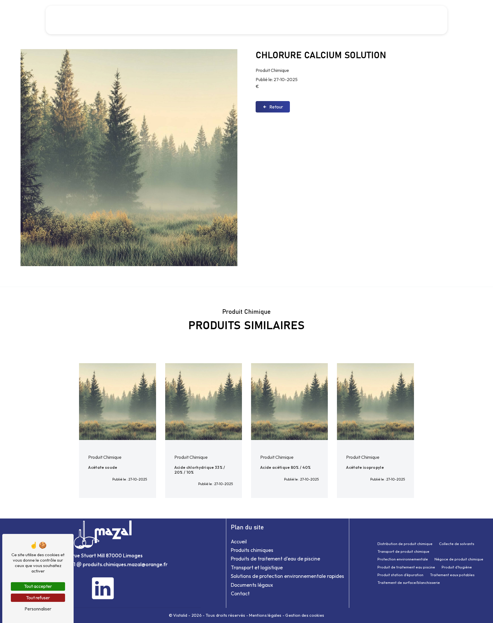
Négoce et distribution (156, 20)
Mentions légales (265, 615)
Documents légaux (252, 585)
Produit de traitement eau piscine (406, 567)
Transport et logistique (218, 20)
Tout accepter (38, 586)
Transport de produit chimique (403, 551)
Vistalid (180, 615)
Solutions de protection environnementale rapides (306, 20)
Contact (417, 20)
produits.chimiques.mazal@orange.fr (124, 564)
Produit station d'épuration (400, 574)
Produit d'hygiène (457, 567)
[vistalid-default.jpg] (129, 157)
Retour (276, 107)
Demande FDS (385, 20)
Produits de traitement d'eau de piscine (275, 558)
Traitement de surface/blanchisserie (408, 582)
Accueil (115, 20)
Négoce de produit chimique (459, 559)
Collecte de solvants (456, 543)
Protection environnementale (402, 559)
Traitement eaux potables (452, 574)
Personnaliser (38, 609)
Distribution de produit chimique (405, 543)
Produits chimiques (252, 550)
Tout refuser (38, 597)
